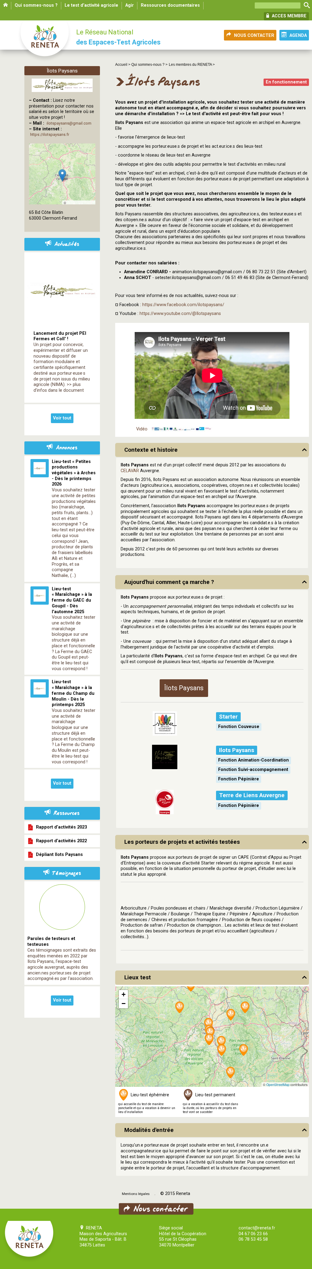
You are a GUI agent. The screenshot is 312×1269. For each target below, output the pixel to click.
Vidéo (141, 429)
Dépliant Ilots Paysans (58, 854)
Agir (129, 5)
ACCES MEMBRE (289, 16)
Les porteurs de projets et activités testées (182, 842)
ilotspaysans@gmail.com (69, 123)
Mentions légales (136, 1194)
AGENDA (298, 35)
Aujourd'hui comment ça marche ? (169, 582)
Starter (228, 716)
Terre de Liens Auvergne (252, 795)
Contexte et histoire (151, 450)
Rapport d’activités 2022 (60, 840)
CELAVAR (130, 470)
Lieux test (137, 977)
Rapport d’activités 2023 (60, 827)
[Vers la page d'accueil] (45, 41)
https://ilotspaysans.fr (49, 134)
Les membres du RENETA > (192, 64)
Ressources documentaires (170, 5)
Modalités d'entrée (149, 1130)
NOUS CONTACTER (254, 35)
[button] (245, 1008)
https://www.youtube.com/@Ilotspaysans (180, 313)
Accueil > (123, 64)
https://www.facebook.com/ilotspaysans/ (183, 304)
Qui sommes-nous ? (36, 5)
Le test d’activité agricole (91, 5)
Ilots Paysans (236, 750)
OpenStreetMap (277, 1084)
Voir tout (62, 418)
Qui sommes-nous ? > (149, 64)
